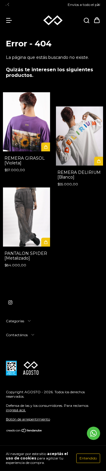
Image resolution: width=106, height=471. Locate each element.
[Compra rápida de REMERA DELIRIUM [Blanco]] (98, 161)
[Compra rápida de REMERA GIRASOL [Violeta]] (45, 147)
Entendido (88, 458)
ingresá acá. (16, 410)
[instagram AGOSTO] (10, 302)
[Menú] (9, 20)
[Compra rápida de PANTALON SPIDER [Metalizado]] (45, 242)
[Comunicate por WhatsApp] (93, 433)
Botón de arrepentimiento (28, 419)
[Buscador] (87, 20)
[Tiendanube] (24, 431)
